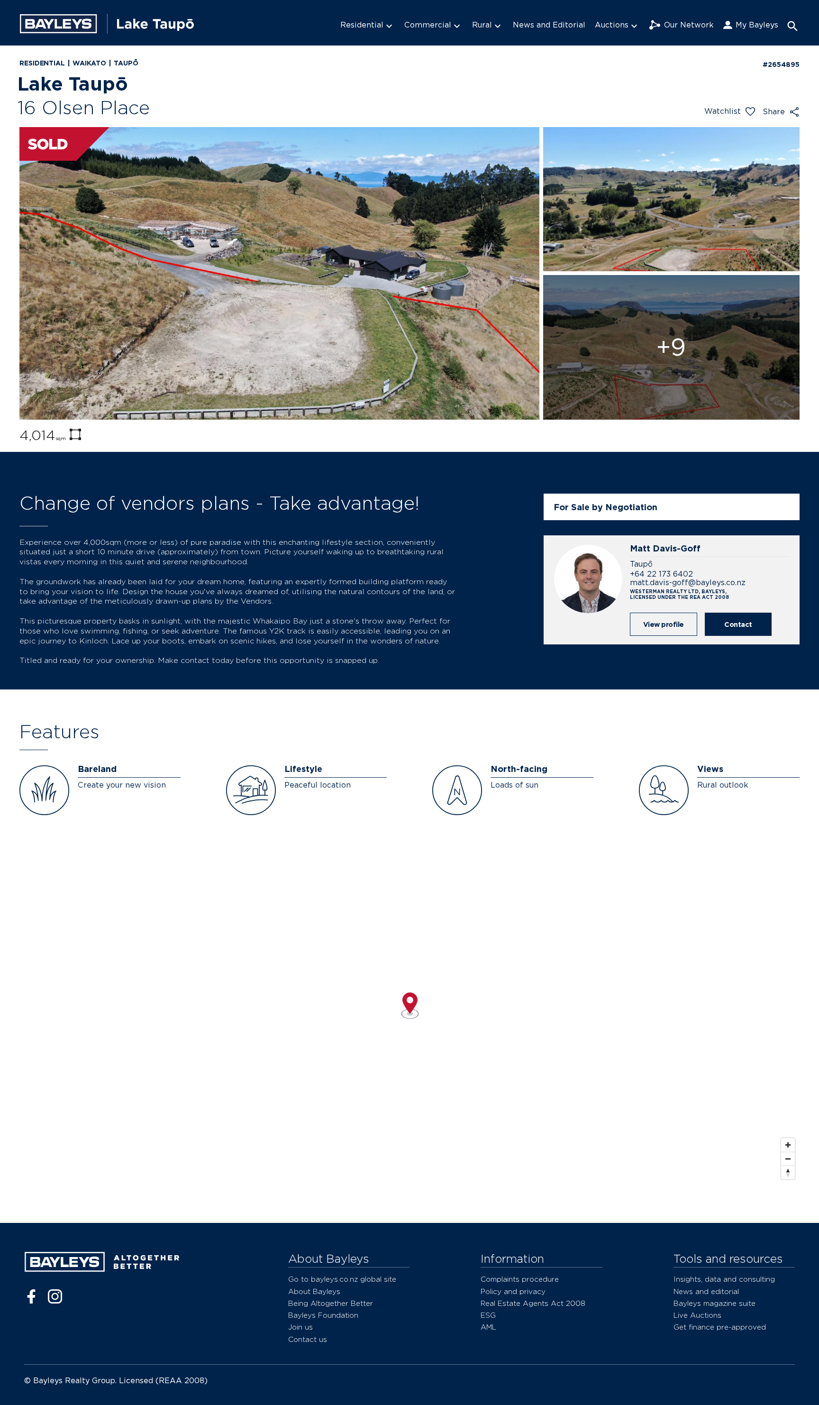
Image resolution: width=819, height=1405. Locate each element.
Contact (738, 624)
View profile (663, 624)
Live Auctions (697, 1315)
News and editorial (706, 1291)
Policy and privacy (513, 1291)
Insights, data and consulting (724, 1279)
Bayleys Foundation (323, 1315)
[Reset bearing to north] (788, 1172)
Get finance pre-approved (719, 1327)
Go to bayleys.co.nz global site (342, 1279)
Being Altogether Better (330, 1303)
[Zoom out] (788, 1159)
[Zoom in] (788, 1145)
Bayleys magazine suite (714, 1303)
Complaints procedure (520, 1279)
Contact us (307, 1339)
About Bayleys (314, 1291)
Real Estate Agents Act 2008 (533, 1303)
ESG (488, 1315)
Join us (300, 1327)
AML (488, 1327)
